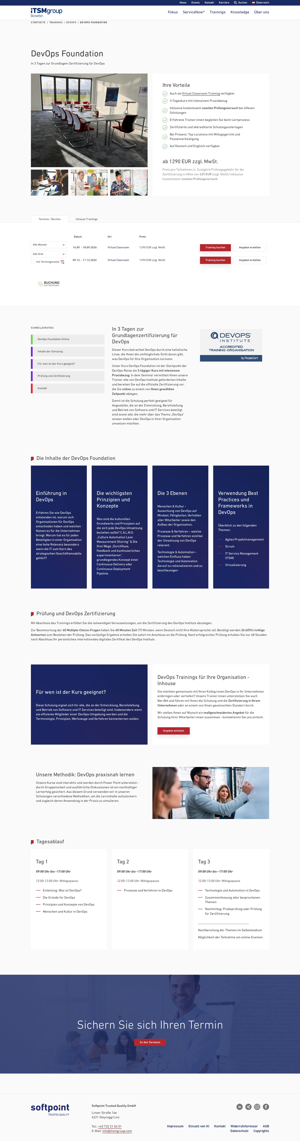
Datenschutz (239, 1131)
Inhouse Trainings (87, 219)
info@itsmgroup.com (117, 1131)
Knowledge (240, 12)
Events (195, 3)
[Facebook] (266, 1107)
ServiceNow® (194, 12)
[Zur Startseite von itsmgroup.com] (46, 12)
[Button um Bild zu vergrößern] (89, 120)
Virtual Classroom (118, 247)
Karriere (224, 3)
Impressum (175, 1126)
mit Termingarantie (47, 262)
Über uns (261, 12)
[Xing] (248, 1107)
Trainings (218, 12)
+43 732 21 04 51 (110, 1126)
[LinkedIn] (239, 1107)
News (183, 3)
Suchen (242, 3)
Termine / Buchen (50, 219)
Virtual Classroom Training (201, 93)
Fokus (173, 12)
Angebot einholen (173, 731)
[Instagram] (257, 1107)
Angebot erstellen (250, 247)
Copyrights (261, 1131)
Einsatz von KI (199, 1126)
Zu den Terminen (150, 1042)
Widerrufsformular (244, 1126)
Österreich (262, 3)
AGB (266, 1126)
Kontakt (209, 3)
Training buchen (215, 247)
